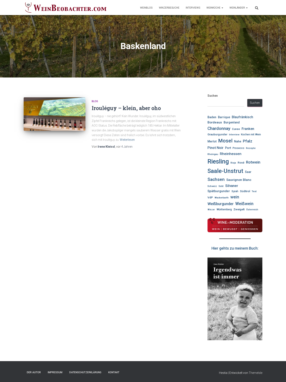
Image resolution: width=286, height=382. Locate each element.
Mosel (225, 141)
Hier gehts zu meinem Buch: (234, 248)
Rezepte (251, 148)
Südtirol (245, 191)
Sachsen (216, 179)
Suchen (212, 95)
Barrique (224, 117)
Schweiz (212, 186)
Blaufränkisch (242, 117)
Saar (248, 172)
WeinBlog (146, 7)
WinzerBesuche (169, 7)
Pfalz (247, 141)
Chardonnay (218, 128)
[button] (222, 7)
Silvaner (231, 186)
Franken (248, 129)
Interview (234, 134)
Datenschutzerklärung (85, 372)
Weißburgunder (220, 204)
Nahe (237, 141)
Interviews (193, 7)
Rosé (241, 162)
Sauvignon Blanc (238, 180)
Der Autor (34, 372)
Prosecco (238, 148)
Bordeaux (214, 122)
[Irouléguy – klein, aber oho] (54, 114)
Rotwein (253, 162)
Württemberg (224, 209)
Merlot (211, 141)
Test (254, 191)
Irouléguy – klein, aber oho (126, 108)
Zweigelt (239, 209)
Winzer (211, 209)
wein (234, 197)
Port (228, 148)
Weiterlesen (127, 139)
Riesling (218, 161)
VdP (210, 197)
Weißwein (244, 203)
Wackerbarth (222, 197)
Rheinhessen (230, 154)
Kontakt (113, 372)
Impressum (55, 372)
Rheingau (212, 154)
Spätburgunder (218, 191)
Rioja (233, 162)
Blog (95, 101)
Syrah (235, 191)
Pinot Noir (215, 148)
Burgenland (232, 122)
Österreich (252, 209)
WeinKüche (213, 7)
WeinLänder (237, 7)
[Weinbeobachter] (66, 7)
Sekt (221, 186)
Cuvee (236, 129)
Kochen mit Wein (251, 134)
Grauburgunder (217, 134)
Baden (211, 117)
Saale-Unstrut (225, 171)
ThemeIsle (255, 372)
